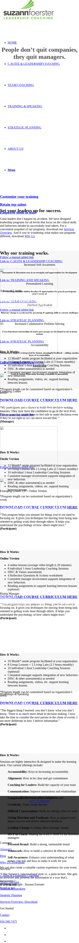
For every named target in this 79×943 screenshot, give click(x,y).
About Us (6, 849)
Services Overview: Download (18, 901)
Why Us (30, 236)
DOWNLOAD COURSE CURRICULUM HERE (39, 597)
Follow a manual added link (17, 257)
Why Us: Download (12, 862)
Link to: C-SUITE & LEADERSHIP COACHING (31, 261)
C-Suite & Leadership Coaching (19, 875)
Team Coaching (9, 882)
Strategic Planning (11, 895)
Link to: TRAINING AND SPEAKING (24, 280)
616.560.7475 (8, 921)
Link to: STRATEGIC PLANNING (22, 320)
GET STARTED (39, 801)
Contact (4, 915)
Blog (3, 856)
